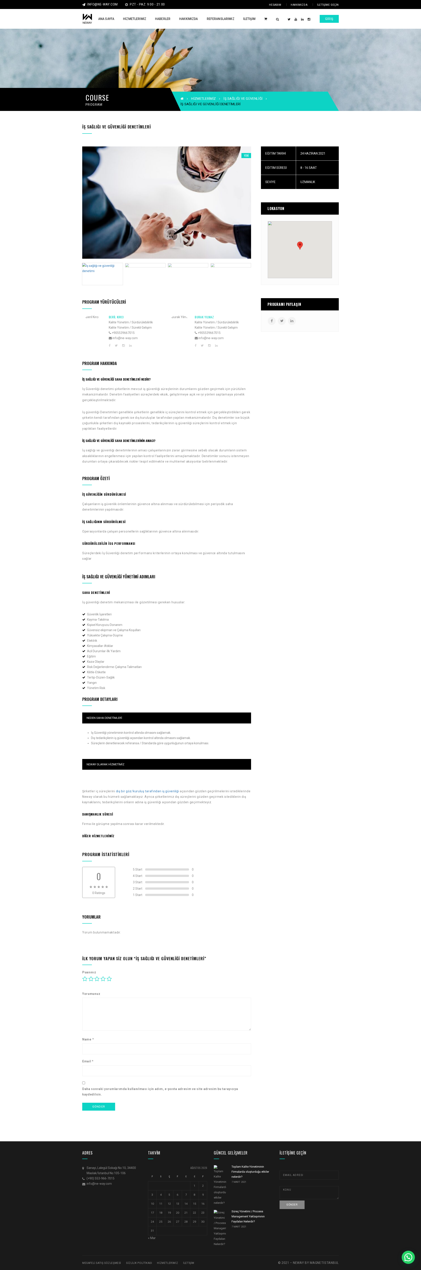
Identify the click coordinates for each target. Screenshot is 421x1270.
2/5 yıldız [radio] (91, 978)
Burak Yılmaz (204, 317)
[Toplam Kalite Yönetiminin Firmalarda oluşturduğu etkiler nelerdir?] (220, 1185)
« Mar (152, 1238)
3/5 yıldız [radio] (97, 978)
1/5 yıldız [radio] (84, 978)
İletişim (188, 1263)
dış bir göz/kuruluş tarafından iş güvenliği (147, 791)
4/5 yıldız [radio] (103, 978)
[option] (166, 202)
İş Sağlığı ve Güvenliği (242, 99)
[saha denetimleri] (166, 202)
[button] (408, 1257)
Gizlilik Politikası (139, 1263)
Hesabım (275, 4)
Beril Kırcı (116, 317)
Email (88, 1061)
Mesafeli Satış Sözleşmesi (101, 1263)
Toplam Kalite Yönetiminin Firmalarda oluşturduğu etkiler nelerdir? (250, 1172)
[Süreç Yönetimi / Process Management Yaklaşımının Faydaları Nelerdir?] (220, 1228)
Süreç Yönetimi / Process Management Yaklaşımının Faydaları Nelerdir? (248, 1216)
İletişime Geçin (328, 4)
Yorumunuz (91, 994)
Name (88, 1039)
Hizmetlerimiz (203, 99)
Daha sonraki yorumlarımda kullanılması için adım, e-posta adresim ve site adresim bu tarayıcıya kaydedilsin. (160, 1091)
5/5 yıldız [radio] (109, 978)
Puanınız (89, 972)
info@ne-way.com (102, 4)
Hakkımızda (299, 4)
